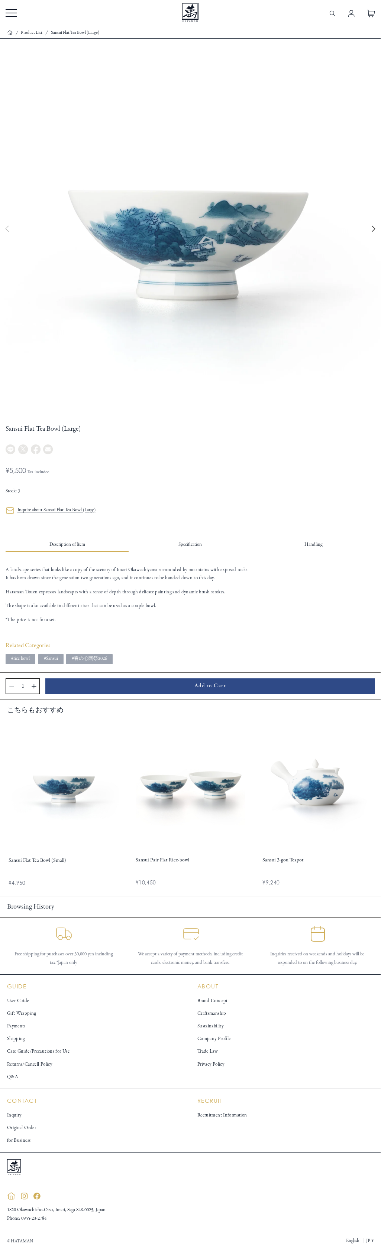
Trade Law (207, 1051)
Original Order (21, 1128)
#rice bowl (20, 658)
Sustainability (210, 1026)
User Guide (18, 1001)
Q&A (12, 1077)
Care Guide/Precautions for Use (38, 1051)
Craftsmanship (211, 1013)
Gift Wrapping (21, 1013)
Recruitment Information (222, 1115)
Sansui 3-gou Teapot (283, 860)
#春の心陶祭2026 (89, 658)
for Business (19, 1140)
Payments (16, 1026)
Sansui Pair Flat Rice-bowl (162, 860)
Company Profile (214, 1039)
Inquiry (14, 1115)
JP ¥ (370, 1241)
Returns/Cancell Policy (29, 1064)
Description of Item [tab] (67, 544)
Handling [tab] (313, 544)
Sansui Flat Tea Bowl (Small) (37, 860)
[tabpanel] (190, 595)
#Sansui (51, 658)
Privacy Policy (210, 1064)
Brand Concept (212, 1001)
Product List (31, 32)
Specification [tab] (190, 544)
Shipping (16, 1039)
